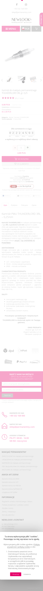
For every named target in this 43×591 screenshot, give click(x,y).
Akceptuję (15, 574)
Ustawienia (27, 574)
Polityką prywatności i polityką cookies (23, 545)
